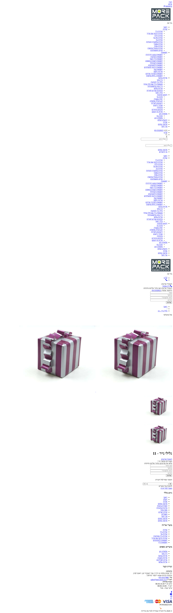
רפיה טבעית (158, 99)
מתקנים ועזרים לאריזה (155, 90)
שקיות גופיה (158, 46)
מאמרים (164, 514)
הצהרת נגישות (162, 506)
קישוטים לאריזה (157, 103)
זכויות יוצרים (162, 512)
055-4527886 (164, 577)
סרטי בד (160, 97)
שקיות (165, 530)
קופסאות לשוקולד (156, 63)
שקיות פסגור (158, 44)
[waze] (171, 598)
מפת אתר (163, 510)
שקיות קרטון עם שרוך (155, 33)
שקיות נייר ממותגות (160, 536)
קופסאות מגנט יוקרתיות (154, 55)
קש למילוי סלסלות (156, 101)
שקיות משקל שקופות (155, 48)
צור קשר (164, 516)
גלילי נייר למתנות (157, 82)
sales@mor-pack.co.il (159, 580)
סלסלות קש (158, 118)
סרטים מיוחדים (157, 109)
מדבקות (160, 107)
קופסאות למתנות (157, 57)
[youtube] (171, 594)
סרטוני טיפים (162, 504)
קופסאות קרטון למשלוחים (153, 67)
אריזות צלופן (158, 88)
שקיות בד (159, 40)
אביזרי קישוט (158, 105)
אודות (165, 502)
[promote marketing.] (164, 609)
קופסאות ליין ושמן (156, 59)
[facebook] (171, 592)
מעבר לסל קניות (166, 488)
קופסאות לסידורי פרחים (154, 74)
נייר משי (160, 80)
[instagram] (171, 596)
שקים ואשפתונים (156, 50)
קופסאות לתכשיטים (155, 65)
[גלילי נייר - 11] (57, 391)
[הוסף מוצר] (170, 484)
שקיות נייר (159, 31)
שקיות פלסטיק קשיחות (154, 42)
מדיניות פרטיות (162, 508)
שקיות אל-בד (158, 38)
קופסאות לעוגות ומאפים (154, 61)
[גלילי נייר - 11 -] (158, 419)
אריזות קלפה (158, 71)
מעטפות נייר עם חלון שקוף (153, 84)
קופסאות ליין (162, 542)
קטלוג (165, 499)
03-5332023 (158, 130)
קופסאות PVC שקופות (154, 76)
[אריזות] (161, 21)
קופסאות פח (158, 69)
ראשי (165, 497)
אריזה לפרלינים (162, 560)
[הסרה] (144, 484)
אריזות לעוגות (162, 558)
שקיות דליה (158, 36)
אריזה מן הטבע (157, 112)
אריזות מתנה (162, 556)
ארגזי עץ (160, 116)
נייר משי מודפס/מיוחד (155, 86)
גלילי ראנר (159, 93)
